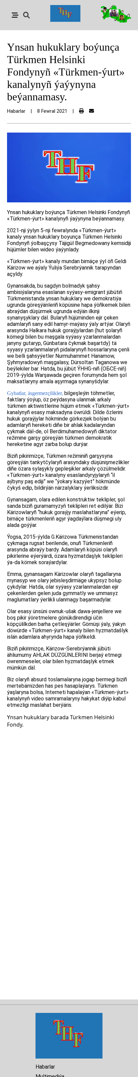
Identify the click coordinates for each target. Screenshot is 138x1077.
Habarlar (45, 1067)
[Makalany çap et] (81, 111)
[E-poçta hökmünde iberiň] (91, 111)
